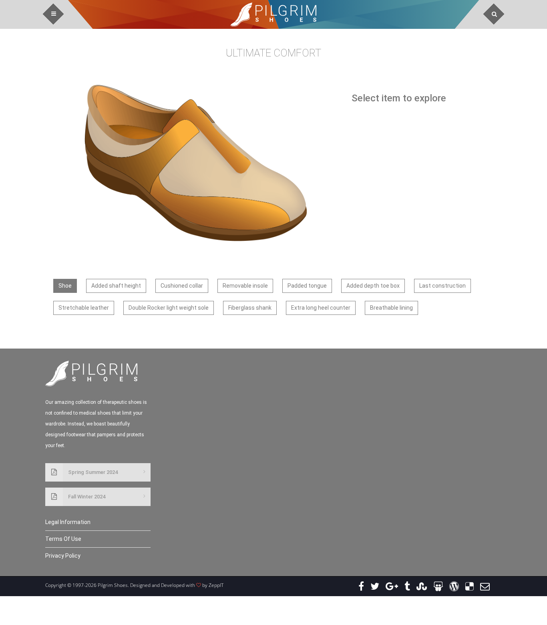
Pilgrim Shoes (273, 14)
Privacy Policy (62, 555)
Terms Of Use (63, 539)
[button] (53, 14)
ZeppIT (216, 585)
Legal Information (67, 522)
